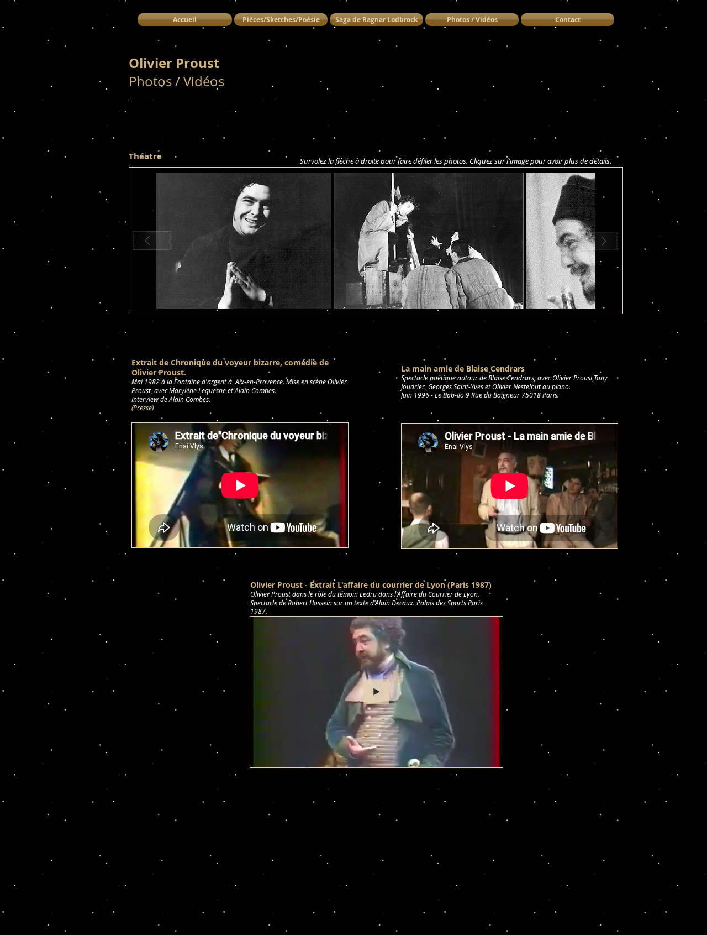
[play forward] (599, 240)
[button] (243, 241)
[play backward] (152, 240)
